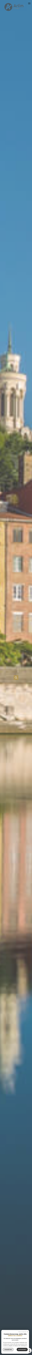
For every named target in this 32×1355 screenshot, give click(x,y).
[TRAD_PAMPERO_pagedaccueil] (14, 12)
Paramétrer (8, 1349)
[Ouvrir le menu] (30, 3)
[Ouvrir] (16, 677)
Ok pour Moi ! (22, 1349)
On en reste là (22, 1331)
